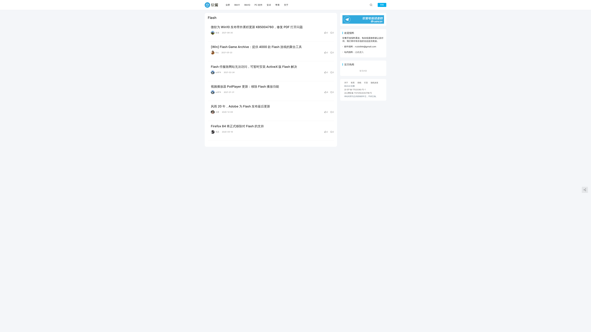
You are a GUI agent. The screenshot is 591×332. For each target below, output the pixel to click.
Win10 (247, 5)
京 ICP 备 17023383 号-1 (355, 89)
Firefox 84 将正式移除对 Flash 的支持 (237, 126)
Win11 (237, 5)
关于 (286, 5)
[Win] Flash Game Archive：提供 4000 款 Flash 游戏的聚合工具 (256, 47)
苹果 (277, 5)
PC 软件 (258, 5)
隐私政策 (374, 82)
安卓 (269, 5)
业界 (228, 5)
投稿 (382, 5)
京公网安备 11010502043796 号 (358, 93)
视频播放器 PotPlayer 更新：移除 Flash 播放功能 (245, 86)
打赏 (366, 82)
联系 (353, 82)
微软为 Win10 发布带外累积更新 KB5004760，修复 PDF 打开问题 (257, 27)
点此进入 (359, 52)
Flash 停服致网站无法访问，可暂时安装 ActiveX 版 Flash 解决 (254, 67)
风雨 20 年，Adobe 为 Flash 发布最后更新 (240, 106)
